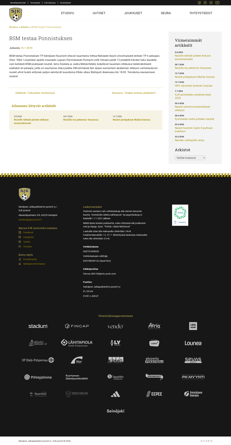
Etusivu (67, 13)
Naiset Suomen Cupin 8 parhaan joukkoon (194, 129)
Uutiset (99, 13)
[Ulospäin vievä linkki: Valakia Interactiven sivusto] (206, 440)
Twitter (26, 242)
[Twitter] (211, 3)
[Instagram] (205, 3)
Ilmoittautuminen (18, 3)
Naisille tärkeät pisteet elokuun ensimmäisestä (193, 57)
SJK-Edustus (50, 3)
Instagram (28, 237)
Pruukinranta (30, 259)
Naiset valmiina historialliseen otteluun (192, 108)
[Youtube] (217, 3)
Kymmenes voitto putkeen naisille (194, 119)
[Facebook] (199, 3)
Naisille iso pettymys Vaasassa (80, 119)
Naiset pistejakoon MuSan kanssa (131, 119)
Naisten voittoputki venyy (189, 140)
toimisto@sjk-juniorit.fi (30, 219)
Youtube (27, 246)
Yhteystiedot (201, 13)
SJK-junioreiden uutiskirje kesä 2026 (193, 96)
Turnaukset (35, 3)
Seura (166, 13)
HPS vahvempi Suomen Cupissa (193, 85)
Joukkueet (133, 13)
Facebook (28, 232)
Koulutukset (65, 3)
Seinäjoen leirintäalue (34, 264)
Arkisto (25, 27)
